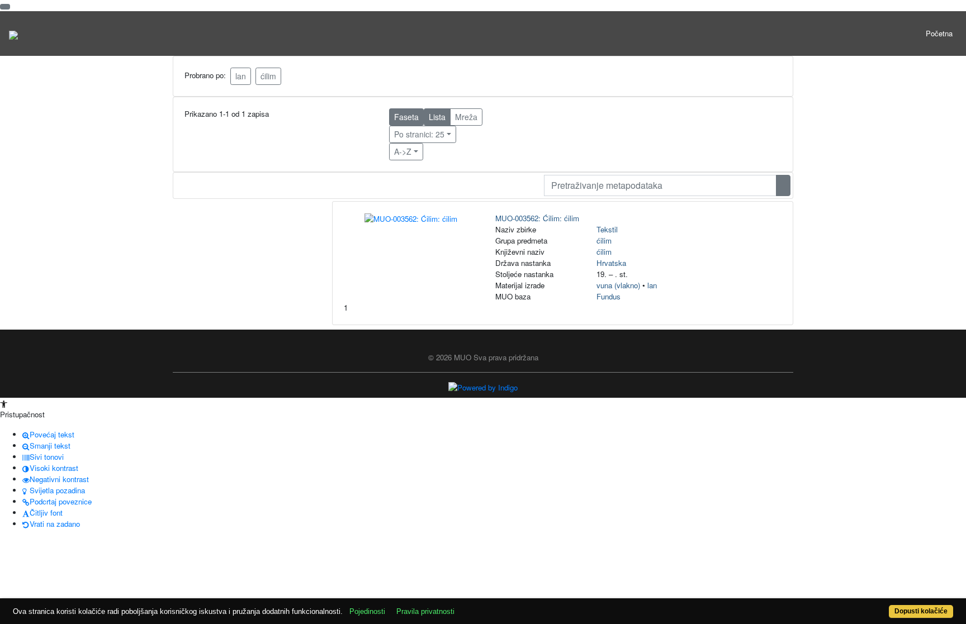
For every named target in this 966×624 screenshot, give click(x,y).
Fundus (608, 296)
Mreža (466, 116)
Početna (939, 33)
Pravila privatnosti (425, 611)
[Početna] (13, 33)
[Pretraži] (783, 185)
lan (240, 76)
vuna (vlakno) (618, 285)
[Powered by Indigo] (483, 387)
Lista (437, 116)
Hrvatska (611, 263)
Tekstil (607, 229)
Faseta (406, 116)
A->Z (402, 151)
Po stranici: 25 (419, 134)
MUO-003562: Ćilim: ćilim (537, 218)
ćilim (268, 76)
